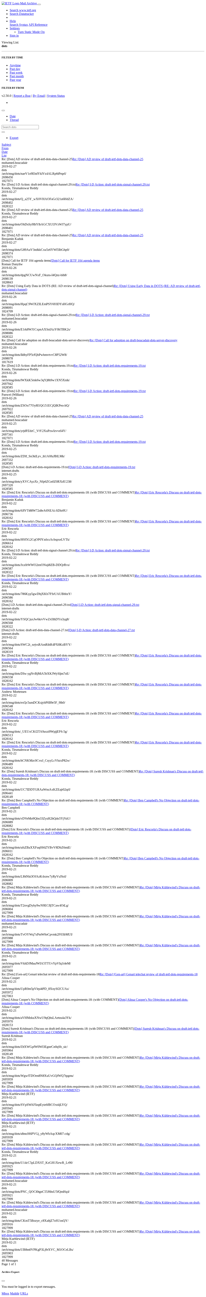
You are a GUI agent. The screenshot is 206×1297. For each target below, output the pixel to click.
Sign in (14, 35)
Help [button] (13, 21)
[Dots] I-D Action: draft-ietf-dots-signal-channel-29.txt (104, 604)
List (4, 155)
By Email (39, 95)
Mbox (5, 1293)
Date (13, 116)
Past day (15, 69)
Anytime (15, 65)
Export (14, 137)
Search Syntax (19, 24)
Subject (6, 144)
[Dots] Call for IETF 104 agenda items (75, 260)
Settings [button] (15, 28)
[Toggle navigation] (39, 4)
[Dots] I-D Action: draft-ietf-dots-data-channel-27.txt (101, 630)
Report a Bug (22, 95)
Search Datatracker (22, 13)
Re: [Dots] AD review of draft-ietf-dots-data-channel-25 (107, 159)
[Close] (3, 1281)
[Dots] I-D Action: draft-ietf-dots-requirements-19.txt (101, 467)
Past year (15, 80)
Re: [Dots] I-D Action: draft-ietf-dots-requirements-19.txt (110, 365)
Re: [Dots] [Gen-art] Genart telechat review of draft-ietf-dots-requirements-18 (149, 974)
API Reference (38, 24)
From (5, 148)
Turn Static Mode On (31, 32)
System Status (56, 95)
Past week (16, 72)
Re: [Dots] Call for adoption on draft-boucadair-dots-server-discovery (133, 340)
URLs (24, 1293)
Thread (14, 120)
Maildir (14, 1293)
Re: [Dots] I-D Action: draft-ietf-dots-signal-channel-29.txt (113, 184)
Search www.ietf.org (23, 10)
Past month (17, 76)
